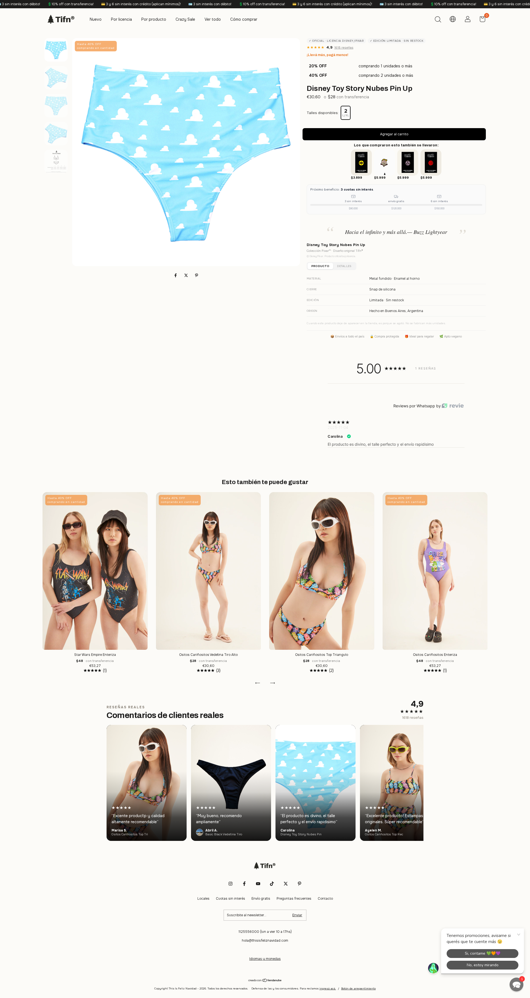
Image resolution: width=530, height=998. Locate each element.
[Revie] (453, 406)
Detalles (344, 266)
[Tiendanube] (265, 980)
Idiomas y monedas (265, 959)
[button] (516, 984)
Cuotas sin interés (230, 898)
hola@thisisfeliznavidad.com (265, 940)
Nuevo (96, 19)
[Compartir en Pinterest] (196, 275)
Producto (320, 266)
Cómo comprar (243, 19)
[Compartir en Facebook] (176, 275)
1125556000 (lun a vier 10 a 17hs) (265, 932)
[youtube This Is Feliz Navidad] (258, 883)
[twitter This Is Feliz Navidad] (285, 883)
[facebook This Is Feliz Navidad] (244, 883)
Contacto (325, 898)
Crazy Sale (185, 19)
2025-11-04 (338, 427)
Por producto (153, 19)
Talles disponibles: (322, 112)
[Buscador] (437, 20)
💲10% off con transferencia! (171, 4)
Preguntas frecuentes (294, 898)
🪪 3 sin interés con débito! (120, 4)
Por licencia (121, 19)
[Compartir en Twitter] (186, 275)
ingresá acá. (327, 988)
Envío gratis (260, 898)
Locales (203, 898)
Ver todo (213, 19)
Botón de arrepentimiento (358, 988)
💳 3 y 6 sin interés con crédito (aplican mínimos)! (50, 4)
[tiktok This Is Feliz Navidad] (272, 883)
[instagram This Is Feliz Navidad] (230, 883)
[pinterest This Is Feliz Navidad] (299, 883)
